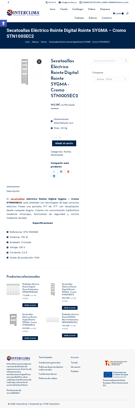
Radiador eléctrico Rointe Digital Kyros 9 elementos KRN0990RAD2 (30, 288)
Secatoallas (57, 155)
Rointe (67, 151)
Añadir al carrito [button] (30, 305)
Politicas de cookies (48, 378)
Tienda (74, 362)
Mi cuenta (75, 367)
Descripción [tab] (13, 191)
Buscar (125, 60)
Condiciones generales (49, 362)
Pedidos (75, 371)
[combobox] (110, 79)
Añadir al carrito (64, 143)
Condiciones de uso (48, 374)
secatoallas (18, 198)
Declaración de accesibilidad (14, 391)
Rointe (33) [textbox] (103, 79)
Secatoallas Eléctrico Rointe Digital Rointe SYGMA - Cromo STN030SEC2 (29, 319)
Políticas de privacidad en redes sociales (51, 368)
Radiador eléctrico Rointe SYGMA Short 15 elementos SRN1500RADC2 (70, 318)
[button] (3, 23)
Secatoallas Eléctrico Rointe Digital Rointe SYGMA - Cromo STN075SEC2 (69, 289)
